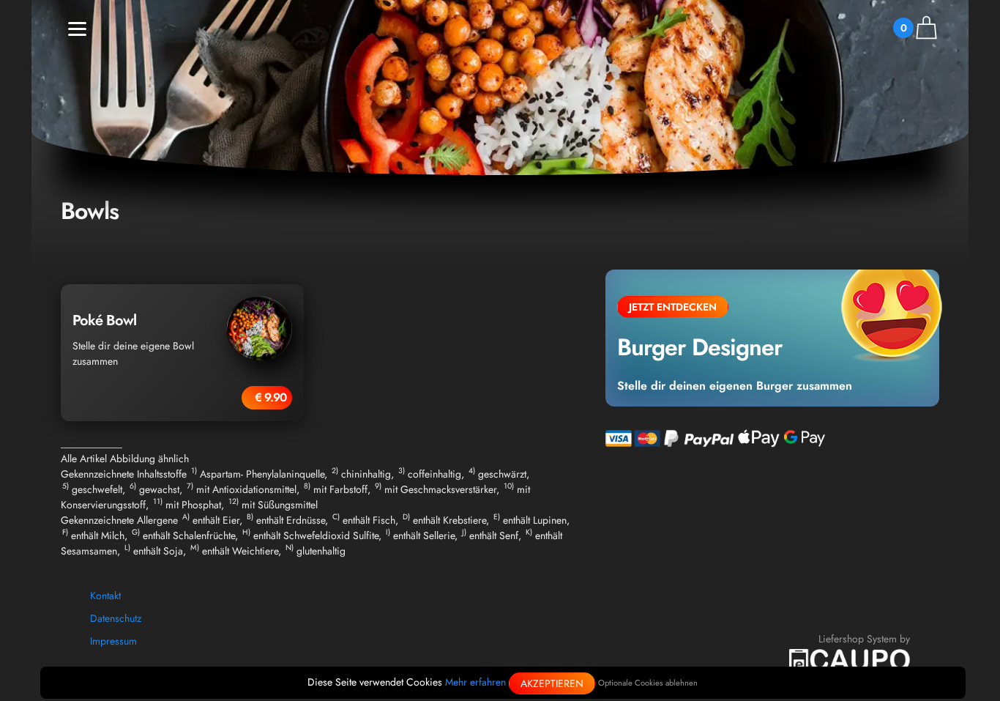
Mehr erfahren (475, 682)
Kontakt (105, 595)
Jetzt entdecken (673, 307)
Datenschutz (115, 618)
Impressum (113, 641)
